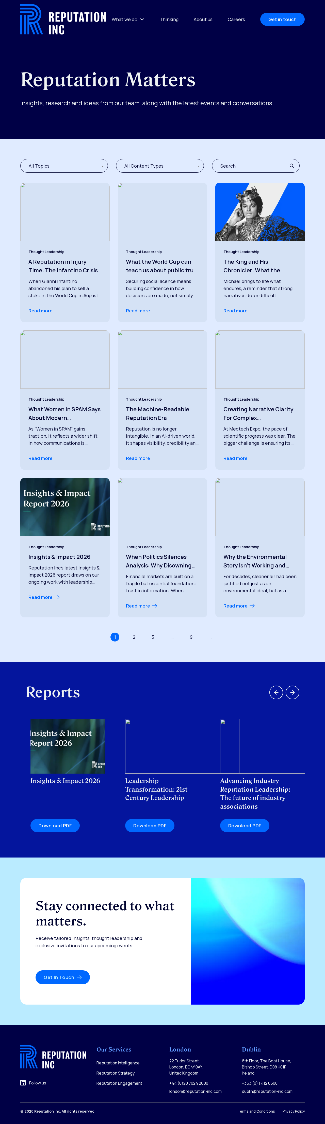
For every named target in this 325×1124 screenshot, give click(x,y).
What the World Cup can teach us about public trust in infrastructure (162, 266)
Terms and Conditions (256, 1111)
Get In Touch (59, 977)
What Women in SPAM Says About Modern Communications (64, 413)
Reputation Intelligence (118, 1063)
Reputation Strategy (115, 1073)
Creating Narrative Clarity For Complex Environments (258, 413)
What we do (124, 19)
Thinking (169, 19)
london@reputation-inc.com (195, 1091)
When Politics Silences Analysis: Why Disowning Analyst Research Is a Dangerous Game (159, 561)
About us (203, 19)
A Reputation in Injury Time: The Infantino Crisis (63, 266)
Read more (40, 311)
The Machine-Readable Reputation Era (157, 413)
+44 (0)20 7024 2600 (188, 1083)
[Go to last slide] (276, 692)
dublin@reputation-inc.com (267, 1091)
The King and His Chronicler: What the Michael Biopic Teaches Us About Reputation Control (259, 266)
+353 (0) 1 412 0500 (260, 1083)
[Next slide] (292, 692)
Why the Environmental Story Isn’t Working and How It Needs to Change (255, 561)
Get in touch (282, 19)
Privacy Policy (294, 1111)
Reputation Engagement (119, 1083)
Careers (236, 19)
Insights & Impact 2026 (59, 557)
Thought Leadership (46, 251)
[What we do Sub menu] (142, 19)
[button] (293, 166)
